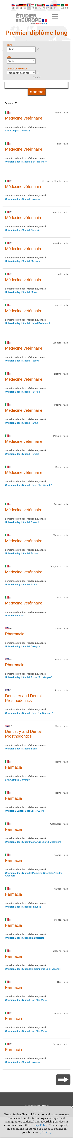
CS (17, 8)
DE (21, 8)
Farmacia (13, 767)
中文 (66, 8)
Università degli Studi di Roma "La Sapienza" (29, 713)
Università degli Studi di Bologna (22, 199)
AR (62, 8)
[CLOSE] (45, 1132)
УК (59, 8)
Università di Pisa (14, 615)
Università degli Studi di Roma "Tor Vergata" (28, 485)
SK (51, 8)
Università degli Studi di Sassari (22, 522)
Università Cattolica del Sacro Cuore (24, 810)
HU (32, 8)
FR (29, 8)
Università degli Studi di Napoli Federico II (27, 323)
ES (25, 8)
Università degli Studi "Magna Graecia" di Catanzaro (33, 841)
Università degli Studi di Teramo (22, 553)
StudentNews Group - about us (36, 1105)
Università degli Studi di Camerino (23, 230)
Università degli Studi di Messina (22, 261)
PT (44, 8)
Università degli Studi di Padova (22, 360)
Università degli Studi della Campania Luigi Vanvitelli (33, 968)
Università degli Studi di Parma (21, 422)
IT (36, 8)
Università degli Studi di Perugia (22, 453)
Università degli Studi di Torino (21, 584)
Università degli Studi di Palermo (22, 391)
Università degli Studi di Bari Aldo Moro (26, 161)
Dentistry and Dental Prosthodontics (23, 698)
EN (13, 8)
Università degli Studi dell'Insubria (23, 906)
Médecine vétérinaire (23, 118)
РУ (47, 8)
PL (40, 8)
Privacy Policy (39, 1125)
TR (55, 8)
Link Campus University (17, 130)
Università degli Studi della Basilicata (24, 937)
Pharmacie (14, 634)
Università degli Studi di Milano (21, 292)
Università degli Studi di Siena (21, 748)
